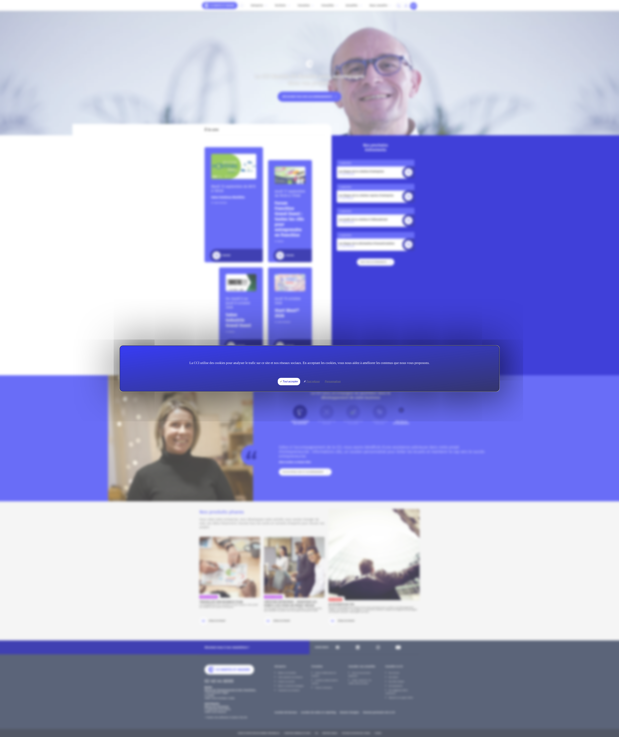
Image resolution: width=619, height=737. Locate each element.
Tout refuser (313, 381)
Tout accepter (290, 381)
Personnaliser (333, 381)
